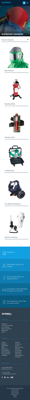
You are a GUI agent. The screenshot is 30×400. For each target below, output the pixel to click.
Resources (5, 330)
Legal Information (15, 392)
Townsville (18, 344)
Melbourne (5, 345)
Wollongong (5, 350)
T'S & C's (15, 397)
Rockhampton (19, 347)
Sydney (4, 342)
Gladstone (18, 350)
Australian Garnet (7, 325)
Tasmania (18, 357)
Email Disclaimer (15, 391)
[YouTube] (11, 377)
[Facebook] (2, 377)
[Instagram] (5, 377)
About (3, 332)
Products (4, 324)
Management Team (15, 394)
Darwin (17, 342)
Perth (3, 347)
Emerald (17, 349)
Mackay (17, 345)
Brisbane (4, 344)
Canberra (4, 355)
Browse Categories (8, 40)
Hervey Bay (18, 353)
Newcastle (5, 349)
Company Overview (15, 389)
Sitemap (15, 395)
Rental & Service (6, 328)
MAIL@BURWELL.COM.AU (9, 374)
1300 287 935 (6, 372)
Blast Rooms (5, 327)
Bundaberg (18, 352)
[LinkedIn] (8, 377)
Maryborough (19, 355)
